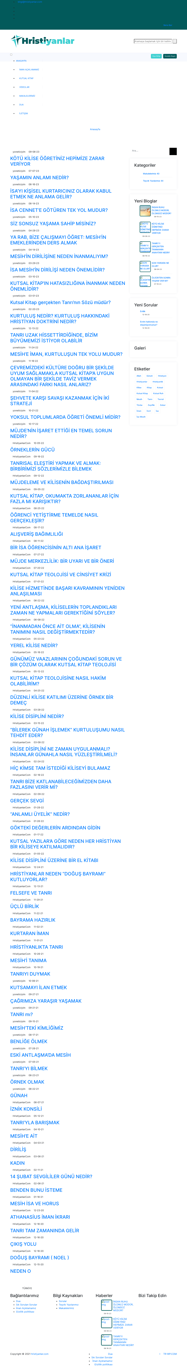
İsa (157, 411)
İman (139, 411)
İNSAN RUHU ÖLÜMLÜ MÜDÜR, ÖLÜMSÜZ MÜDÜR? (161, 210)
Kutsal (160, 387)
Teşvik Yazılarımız (153, 181)
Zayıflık (151, 405)
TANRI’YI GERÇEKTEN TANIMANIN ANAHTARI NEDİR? (123, 1341)
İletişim (23, 113)
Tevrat (161, 399)
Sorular (63, 1301)
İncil (148, 411)
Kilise (139, 387)
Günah (150, 376)
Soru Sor (167, 25)
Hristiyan (162, 376)
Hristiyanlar (142, 381)
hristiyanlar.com (40, 1353)
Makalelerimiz (27, 96)
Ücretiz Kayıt (170, 56)
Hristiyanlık (158, 381)
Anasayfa (21, 60)
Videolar (24, 87)
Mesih (139, 399)
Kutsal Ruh (158, 393)
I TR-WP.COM (168, 1353)
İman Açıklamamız (29, 69)
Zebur (163, 405)
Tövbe (139, 405)
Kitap (149, 387)
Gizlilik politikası (25, 1311)
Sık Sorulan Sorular (26, 1304)
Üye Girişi (156, 56)
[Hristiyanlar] (43, 40)
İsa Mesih (141, 417)
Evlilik (142, 311)
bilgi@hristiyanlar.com (30, 1)
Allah (139, 376)
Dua (21, 104)
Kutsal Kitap (26, 78)
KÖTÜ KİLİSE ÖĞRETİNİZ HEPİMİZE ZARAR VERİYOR (122, 1323)
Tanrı (150, 399)
